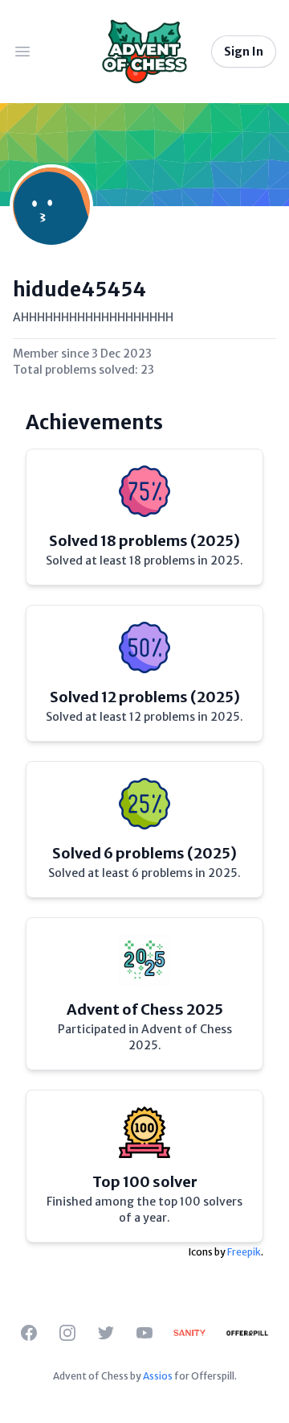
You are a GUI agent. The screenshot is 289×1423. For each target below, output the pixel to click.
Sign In (243, 51)
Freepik (244, 1252)
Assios (158, 1376)
